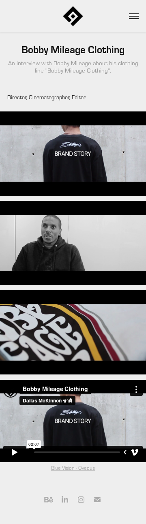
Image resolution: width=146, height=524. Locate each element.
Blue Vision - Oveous (73, 467)
